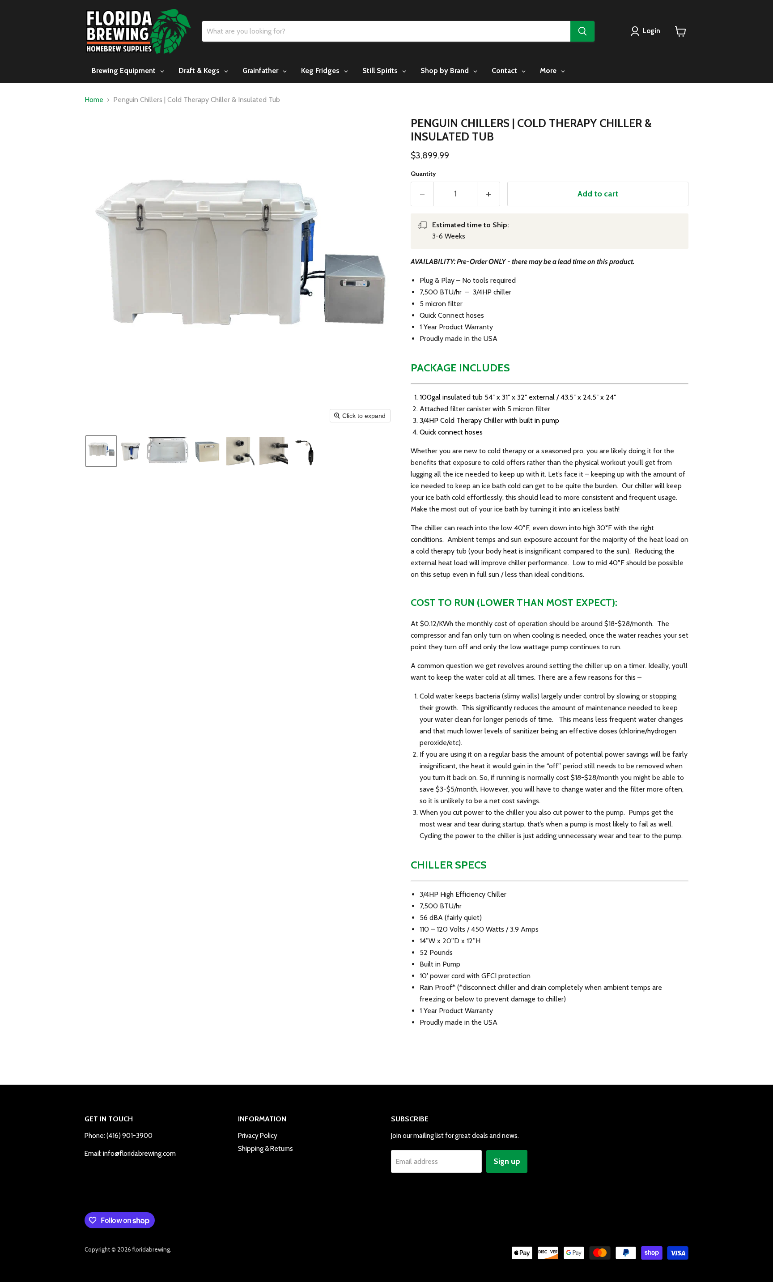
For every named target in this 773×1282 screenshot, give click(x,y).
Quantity (423, 173)
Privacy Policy (257, 1136)
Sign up (506, 1161)
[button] (101, 451)
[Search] (582, 31)
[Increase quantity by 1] (488, 194)
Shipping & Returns (265, 1149)
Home (94, 100)
